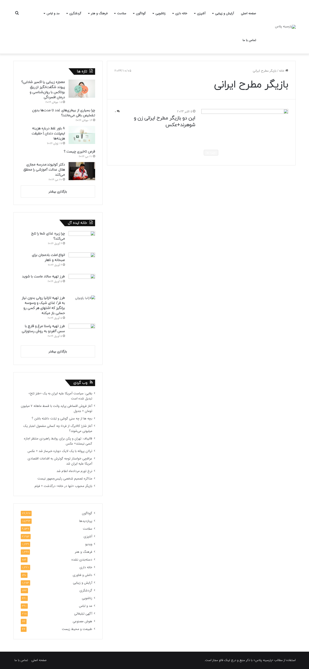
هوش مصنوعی (82, 621)
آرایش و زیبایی (224, 13)
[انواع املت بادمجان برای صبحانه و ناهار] (82, 262)
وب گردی (80, 382)
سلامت (121, 13)
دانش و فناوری (82, 575)
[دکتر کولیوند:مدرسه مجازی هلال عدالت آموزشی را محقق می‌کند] (82, 171)
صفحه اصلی (248, 13)
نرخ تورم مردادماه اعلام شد (74, 471)
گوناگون (141, 13)
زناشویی (160, 13)
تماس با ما (249, 40)
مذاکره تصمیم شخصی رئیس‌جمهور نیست (64, 478)
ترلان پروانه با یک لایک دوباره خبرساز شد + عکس (60, 451)
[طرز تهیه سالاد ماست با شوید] (82, 283)
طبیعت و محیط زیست (77, 629)
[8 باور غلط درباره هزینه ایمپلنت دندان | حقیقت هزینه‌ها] (82, 135)
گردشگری (75, 13)
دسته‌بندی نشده (81, 559)
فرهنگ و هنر (99, 13)
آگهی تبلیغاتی (83, 613)
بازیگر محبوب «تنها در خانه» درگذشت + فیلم (63, 486)
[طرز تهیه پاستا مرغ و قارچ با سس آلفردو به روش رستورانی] (82, 333)
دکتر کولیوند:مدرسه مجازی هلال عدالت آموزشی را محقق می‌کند (44, 169)
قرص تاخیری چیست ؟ (79, 151)
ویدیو (88, 544)
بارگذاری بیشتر (58, 191)
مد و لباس (53, 13)
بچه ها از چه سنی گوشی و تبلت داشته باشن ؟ (62, 418)
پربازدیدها (85, 521)
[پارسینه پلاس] (285, 27)
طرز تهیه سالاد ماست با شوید (43, 276)
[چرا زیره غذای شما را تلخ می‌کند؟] (82, 240)
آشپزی (201, 13)
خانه (282, 70)
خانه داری (181, 13)
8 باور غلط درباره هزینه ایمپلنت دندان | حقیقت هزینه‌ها (48, 133)
